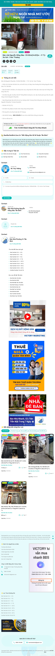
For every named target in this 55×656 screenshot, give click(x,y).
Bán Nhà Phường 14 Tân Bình (18, 240)
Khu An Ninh (24, 156)
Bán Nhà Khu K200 (14, 291)
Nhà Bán (5, 52)
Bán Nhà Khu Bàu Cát (15, 287)
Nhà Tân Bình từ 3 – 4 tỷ (16, 252)
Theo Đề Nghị (5, 430)
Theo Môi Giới (42, 430)
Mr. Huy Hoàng (16, 168)
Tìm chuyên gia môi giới (7, 556)
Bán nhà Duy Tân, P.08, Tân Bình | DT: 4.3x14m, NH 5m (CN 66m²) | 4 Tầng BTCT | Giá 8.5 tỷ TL (13, 508)
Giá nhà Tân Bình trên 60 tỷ (17, 270)
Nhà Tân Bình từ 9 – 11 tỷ (16, 259)
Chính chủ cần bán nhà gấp (9, 153)
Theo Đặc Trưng (14, 430)
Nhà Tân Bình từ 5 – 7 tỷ (16, 254)
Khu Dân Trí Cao (42, 156)
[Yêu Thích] (4, 61)
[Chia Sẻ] (11, 61)
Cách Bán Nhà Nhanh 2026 (7, 549)
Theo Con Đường (33, 430)
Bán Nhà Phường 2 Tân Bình (16, 284)
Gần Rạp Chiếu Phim (8, 156)
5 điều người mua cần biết (7, 551)
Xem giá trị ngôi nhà (6, 559)
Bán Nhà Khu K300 (14, 280)
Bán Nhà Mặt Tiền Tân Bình (16, 282)
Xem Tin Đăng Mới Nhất (16, 171)
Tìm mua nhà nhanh (6, 547)
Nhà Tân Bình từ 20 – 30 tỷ (16, 263)
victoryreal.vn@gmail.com (10, 574)
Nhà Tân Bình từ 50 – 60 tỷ (16, 268)
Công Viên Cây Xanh (43, 153)
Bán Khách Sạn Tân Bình (16, 296)
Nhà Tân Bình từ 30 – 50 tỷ (16, 265)
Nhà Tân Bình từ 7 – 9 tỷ (16, 256)
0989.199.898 (7, 571)
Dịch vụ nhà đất (5, 554)
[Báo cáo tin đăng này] (14, 61)
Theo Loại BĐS (24, 430)
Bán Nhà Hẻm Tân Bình (13, 52)
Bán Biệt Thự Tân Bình (15, 289)
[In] (7, 61)
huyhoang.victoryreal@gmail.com (37, 172)
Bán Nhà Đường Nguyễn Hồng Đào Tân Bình (16, 209)
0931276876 (32, 167)
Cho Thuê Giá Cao (25, 153)
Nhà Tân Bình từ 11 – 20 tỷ (16, 261)
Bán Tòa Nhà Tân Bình (15, 293)
